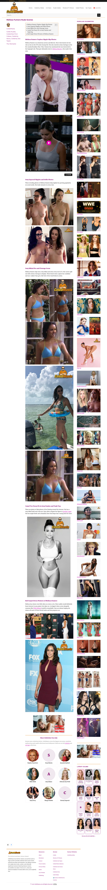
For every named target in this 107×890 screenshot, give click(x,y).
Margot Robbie (80, 445)
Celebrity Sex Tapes (57, 861)
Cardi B (79, 539)
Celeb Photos (80, 8)
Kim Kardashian (81, 653)
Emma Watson (80, 620)
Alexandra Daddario (82, 504)
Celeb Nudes (11, 32)
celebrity (67, 743)
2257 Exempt (42, 872)
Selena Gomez (80, 688)
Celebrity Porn (56, 871)
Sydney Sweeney (81, 54)
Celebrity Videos (39, 8)
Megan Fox (80, 471)
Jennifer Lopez (67, 511)
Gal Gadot (79, 487)
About (40, 855)
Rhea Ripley (80, 232)
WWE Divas (80, 214)
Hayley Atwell (80, 715)
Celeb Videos (56, 874)
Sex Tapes (88, 8)
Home (30, 8)
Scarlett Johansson (81, 386)
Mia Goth (79, 198)
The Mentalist (11, 44)
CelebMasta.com (39, 884)
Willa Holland (37, 608)
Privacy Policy (42, 866)
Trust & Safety (42, 863)
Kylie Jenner (80, 637)
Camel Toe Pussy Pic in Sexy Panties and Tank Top (39, 31)
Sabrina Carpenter (81, 295)
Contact (40, 861)
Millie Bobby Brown (82, 153)
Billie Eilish (80, 314)
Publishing (41, 875)
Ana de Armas (80, 132)
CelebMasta (11, 0)
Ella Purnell (80, 520)
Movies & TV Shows (68, 8)
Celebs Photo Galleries (58, 863)
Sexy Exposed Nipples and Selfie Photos (38, 26)
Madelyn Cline (80, 116)
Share (69, 174)
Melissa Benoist (57, 49)
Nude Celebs (57, 8)
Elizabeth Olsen (81, 428)
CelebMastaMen (22, 0)
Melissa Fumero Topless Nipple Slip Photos (39, 24)
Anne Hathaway (81, 668)
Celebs (54, 855)
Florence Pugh (80, 413)
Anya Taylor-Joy (81, 335)
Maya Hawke (80, 277)
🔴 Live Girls (96, 8)
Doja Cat (79, 368)
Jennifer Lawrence (81, 577)
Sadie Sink (79, 258)
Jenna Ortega (80, 179)
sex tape (27, 745)
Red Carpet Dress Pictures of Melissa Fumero (40, 34)
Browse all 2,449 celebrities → (89, 836)
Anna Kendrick (80, 556)
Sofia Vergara (80, 39)
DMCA (40, 869)
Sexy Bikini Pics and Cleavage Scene (37, 28)
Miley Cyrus (80, 598)
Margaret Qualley (81, 90)
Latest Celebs (82, 766)
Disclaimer (41, 858)
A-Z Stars (48, 8)
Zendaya (79, 76)
